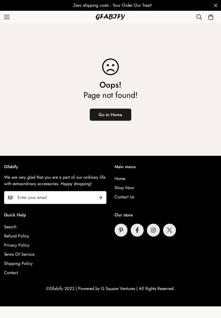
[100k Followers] (153, 230)
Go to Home (110, 115)
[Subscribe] (100, 197)
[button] (211, 17)
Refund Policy (16, 236)
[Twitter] (169, 230)
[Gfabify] (110, 17)
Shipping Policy (18, 263)
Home (120, 178)
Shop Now (124, 188)
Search (10, 227)
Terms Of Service (19, 254)
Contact (11, 272)
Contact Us (124, 197)
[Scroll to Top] (210, 288)
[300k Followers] (137, 230)
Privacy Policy (16, 245)
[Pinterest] (121, 230)
